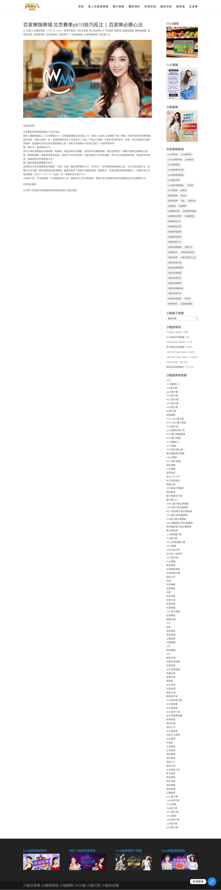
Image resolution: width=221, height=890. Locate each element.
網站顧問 (170, 414)
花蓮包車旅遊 (173, 661)
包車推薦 (170, 584)
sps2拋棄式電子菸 (175, 430)
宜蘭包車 (170, 676)
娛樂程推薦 (140, 30)
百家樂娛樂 (77, 34)
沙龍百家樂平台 (174, 293)
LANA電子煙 (172, 800)
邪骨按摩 (170, 719)
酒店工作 (170, 727)
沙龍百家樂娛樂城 (175, 288)
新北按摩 (170, 773)
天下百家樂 (107, 30)
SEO (168, 622)
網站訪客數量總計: (176, 366)
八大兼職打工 (173, 384)
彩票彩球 (150, 6)
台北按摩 (170, 738)
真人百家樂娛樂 (98, 6)
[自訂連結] (212, 881)
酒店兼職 (170, 465)
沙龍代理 (191, 200)
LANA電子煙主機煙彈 (177, 507)
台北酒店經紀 (173, 480)
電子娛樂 (118, 6)
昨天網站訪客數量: (176, 346)
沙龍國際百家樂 (174, 216)
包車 (168, 580)
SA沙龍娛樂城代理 (175, 169)
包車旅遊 (170, 603)
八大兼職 (170, 468)
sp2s (168, 380)
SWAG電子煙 (173, 549)
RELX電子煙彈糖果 (175, 434)
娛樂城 (180, 6)
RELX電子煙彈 (173, 461)
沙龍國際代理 (173, 211)
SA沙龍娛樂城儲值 (175, 175)
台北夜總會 (172, 703)
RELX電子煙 (172, 399)
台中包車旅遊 (173, 669)
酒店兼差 (170, 630)
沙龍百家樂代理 (174, 262)
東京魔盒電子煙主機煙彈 (178, 526)
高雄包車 (170, 673)
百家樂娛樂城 (91, 34)
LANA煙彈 (171, 457)
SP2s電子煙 (172, 426)
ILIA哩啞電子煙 (174, 534)
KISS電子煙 (172, 395)
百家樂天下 (64, 34)
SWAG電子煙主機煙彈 (177, 503)
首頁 (81, 6)
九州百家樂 (172, 190)
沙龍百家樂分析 (174, 278)
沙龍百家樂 (172, 257)
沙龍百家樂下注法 (188, 257)
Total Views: (173, 362)
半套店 (169, 742)
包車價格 (170, 588)
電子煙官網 (172, 530)
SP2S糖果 (171, 545)
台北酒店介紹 (173, 711)
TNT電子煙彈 (173, 611)
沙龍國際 (182, 206)
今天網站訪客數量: (176, 337)
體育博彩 (134, 6)
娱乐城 (183, 195)
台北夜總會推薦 (174, 715)
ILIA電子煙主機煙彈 (176, 518)
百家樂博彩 (51, 34)
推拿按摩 (170, 565)
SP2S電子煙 (172, 403)
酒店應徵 (170, 634)
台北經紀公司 (173, 769)
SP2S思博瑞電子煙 (175, 542)
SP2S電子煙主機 (174, 449)
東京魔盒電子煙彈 (175, 453)
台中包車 (170, 684)
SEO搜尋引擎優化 (175, 488)
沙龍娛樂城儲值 (174, 231)
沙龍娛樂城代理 (174, 226)
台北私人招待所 (174, 553)
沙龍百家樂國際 (174, 283)
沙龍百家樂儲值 (174, 273)
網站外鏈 (170, 657)
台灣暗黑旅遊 (173, 569)
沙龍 (182, 200)
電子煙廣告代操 (174, 495)
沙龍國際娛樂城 (189, 211)
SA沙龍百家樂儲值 (175, 185)
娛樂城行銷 (172, 696)
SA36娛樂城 (186, 154)
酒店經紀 (170, 472)
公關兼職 (170, 642)
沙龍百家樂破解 (174, 298)
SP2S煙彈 (171, 445)
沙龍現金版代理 (187, 252)
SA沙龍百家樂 (174, 180)
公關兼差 (170, 638)
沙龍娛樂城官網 (174, 237)
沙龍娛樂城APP (174, 221)
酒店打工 (170, 761)
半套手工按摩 (173, 734)
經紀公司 (170, 576)
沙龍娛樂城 (189, 216)
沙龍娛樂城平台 (174, 242)
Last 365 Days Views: (177, 356)
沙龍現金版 (172, 252)
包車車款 (170, 596)
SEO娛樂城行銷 (174, 700)
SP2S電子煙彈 (173, 437)
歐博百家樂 (172, 200)
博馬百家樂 (69, 30)
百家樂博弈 (39, 34)
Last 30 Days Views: (177, 351)
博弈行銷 (170, 692)
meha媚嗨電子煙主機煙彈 (179, 522)
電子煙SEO (171, 499)
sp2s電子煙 (172, 391)
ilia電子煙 (171, 410)
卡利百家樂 (82, 30)
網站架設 (170, 491)
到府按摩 (170, 781)
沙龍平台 (188, 247)
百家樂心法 (104, 34)
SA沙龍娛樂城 (174, 164)
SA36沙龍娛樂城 (175, 159)
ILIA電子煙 (171, 387)
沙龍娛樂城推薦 (174, 247)
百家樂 (193, 6)
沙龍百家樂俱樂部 (175, 267)
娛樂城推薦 (128, 30)
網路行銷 (170, 484)
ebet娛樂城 (173, 154)
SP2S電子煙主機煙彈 (177, 515)
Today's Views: (174, 332)
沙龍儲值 (171, 206)
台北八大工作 (173, 476)
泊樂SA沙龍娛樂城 (35, 30)
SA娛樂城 (189, 159)
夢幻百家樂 (94, 30)
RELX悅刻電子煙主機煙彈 (179, 511)
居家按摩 (170, 777)
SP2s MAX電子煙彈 (176, 422)
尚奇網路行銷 (173, 572)
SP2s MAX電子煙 (175, 418)
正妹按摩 (170, 746)
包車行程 (170, 599)
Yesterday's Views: (176, 341)
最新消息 (166, 6)
